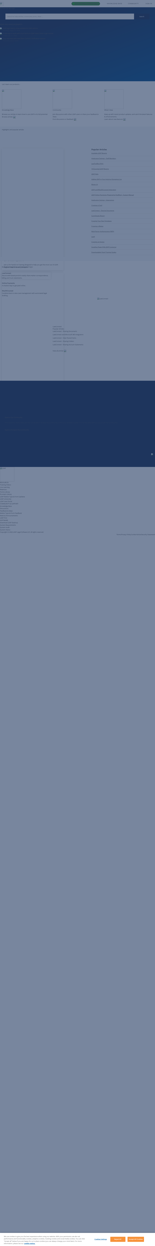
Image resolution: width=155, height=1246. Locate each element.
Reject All (117, 1239)
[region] (77, 1239)
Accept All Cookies (136, 1239)
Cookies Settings (100, 1239)
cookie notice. (29, 1243)
